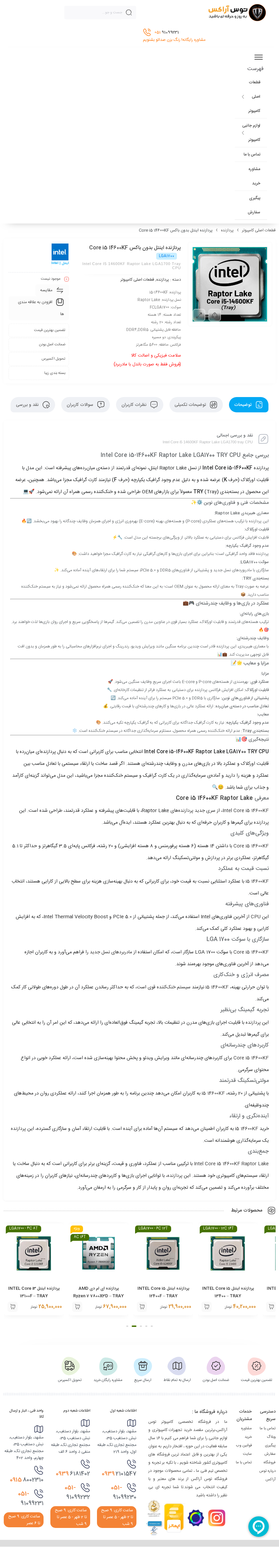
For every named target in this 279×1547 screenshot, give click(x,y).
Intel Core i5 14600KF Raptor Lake (231, 1164)
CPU (256, 917)
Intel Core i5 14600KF (246, 811)
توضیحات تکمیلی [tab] (191, 405)
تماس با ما (252, 154)
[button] (152, 1326)
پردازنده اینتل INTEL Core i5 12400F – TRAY (228, 1292)
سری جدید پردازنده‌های (192, 811)
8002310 (27, 1480)
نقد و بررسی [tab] (28, 405)
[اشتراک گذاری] (215, 315)
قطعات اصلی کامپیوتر (254, 96)
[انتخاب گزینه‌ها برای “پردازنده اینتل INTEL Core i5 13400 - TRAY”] (271, 1307)
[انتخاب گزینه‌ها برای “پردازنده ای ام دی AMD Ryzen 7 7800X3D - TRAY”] (142, 1307)
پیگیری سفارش (254, 205)
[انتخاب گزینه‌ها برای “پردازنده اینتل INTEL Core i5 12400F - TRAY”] (206, 1307)
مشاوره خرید (254, 176)
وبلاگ (271, 1437)
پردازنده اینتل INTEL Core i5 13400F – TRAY (34, 1292)
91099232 (77, 1492)
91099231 (31, 1498)
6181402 (73, 1474)
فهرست (255, 68)
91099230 (123, 1492)
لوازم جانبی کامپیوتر (251, 132)
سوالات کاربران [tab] (81, 405)
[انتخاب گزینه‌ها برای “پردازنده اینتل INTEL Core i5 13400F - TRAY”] (12, 1307)
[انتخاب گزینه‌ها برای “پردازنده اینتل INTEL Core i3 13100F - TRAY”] (77, 1307)
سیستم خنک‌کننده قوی (170, 987)
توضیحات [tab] (243, 405)
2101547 (119, 1474)
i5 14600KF (257, 881)
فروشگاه (270, 1463)
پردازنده (227, 230)
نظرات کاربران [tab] (134, 405)
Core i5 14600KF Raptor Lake (215, 798)
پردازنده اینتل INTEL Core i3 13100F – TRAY (98, 1292)
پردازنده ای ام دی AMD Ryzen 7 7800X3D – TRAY (163, 1292)
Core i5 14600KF (251, 846)
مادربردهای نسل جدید (111, 952)
